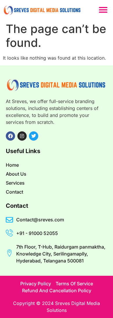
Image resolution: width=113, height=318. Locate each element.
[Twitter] (33, 136)
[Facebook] (10, 136)
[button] (103, 10)
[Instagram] (22, 136)
